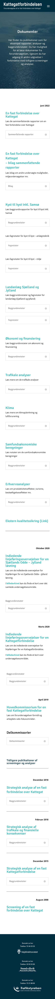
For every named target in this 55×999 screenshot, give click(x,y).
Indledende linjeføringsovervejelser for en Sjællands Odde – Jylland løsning (27, 561)
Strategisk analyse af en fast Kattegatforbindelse (27, 870)
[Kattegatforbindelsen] (23, 6)
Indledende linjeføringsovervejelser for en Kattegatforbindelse (27, 637)
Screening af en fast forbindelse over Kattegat (25, 908)
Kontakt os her (27, 943)
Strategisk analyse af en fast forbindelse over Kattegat (27, 790)
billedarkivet (13, 583)
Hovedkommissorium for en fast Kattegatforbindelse (26, 709)
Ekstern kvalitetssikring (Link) (27, 521)
